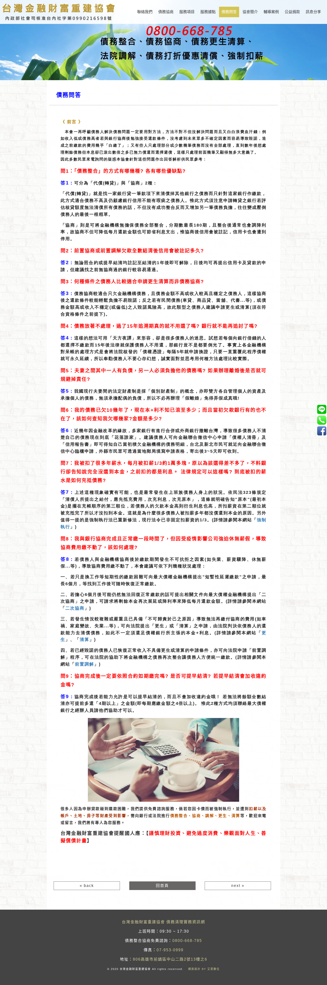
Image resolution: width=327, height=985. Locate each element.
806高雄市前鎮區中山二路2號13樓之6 (170, 959)
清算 (84, 639)
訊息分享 (313, 12)
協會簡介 (250, 12)
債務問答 (229, 12)
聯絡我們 (144, 12)
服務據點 (208, 12)
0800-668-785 (187, 941)
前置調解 (84, 664)
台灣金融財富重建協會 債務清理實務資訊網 (163, 922)
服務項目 (187, 12)
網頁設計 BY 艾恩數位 (204, 969)
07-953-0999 (170, 950)
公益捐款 (292, 12)
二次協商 (75, 608)
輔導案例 (271, 12)
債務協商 (166, 12)
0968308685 (321, 409)
